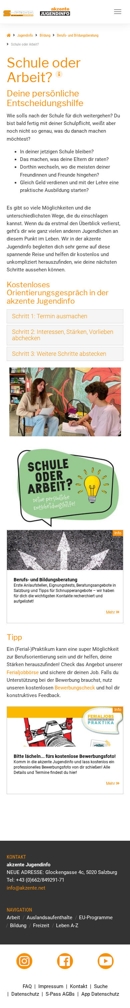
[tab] (65, 316)
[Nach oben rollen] (109, 987)
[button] (49, 316)
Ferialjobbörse (23, 672)
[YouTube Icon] (105, 961)
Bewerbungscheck (75, 688)
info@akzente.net (26, 888)
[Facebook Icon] (65, 961)
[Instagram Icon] (24, 961)
